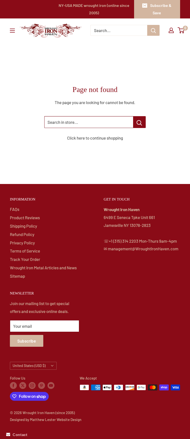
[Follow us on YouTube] (51, 385)
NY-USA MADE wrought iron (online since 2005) (94, 9)
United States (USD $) (29, 366)
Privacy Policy (22, 242)
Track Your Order (25, 259)
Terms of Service (25, 250)
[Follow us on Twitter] (22, 385)
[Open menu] (12, 31)
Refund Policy (22, 234)
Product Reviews (25, 217)
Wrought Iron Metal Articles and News (43, 267)
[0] (181, 30)
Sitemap (17, 276)
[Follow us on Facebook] (13, 385)
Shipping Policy (23, 225)
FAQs (14, 209)
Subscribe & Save (160, 9)
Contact (18, 435)
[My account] (171, 30)
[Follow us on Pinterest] (41, 385)
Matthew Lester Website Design (55, 419)
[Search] (153, 30)
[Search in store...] (139, 122)
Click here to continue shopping (95, 137)
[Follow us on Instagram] (32, 385)
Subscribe (26, 340)
